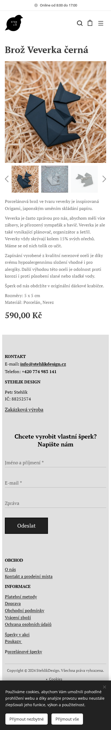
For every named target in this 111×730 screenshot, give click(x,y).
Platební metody (21, 597)
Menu (100, 23)
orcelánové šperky (25, 652)
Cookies (55, 679)
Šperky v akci (17, 634)
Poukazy (13, 641)
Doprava (13, 603)
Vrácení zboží (18, 617)
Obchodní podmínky (24, 610)
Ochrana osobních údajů (28, 624)
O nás (10, 569)
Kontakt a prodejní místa (29, 576)
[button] (79, 23)
